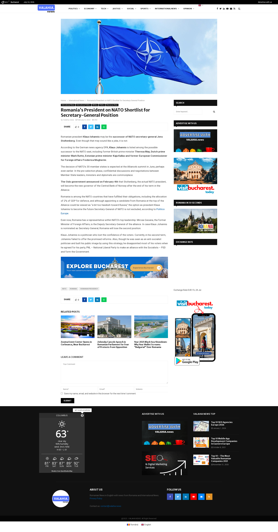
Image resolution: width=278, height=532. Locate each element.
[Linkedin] (224, 8)
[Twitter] (221, 8)
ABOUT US (96, 489)
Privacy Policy (96, 498)
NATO (64, 289)
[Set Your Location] (82, 415)
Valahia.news (68, 120)
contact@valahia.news (110, 506)
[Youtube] (228, 8)
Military (95, 105)
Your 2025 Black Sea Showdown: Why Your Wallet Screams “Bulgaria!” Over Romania (150, 344)
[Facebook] (218, 8)
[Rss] (235, 8)
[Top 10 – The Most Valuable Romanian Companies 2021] (201, 460)
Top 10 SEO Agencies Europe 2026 (222, 423)
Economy (89, 8)
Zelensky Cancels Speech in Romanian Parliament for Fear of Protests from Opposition (113, 344)
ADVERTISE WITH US (186, 123)
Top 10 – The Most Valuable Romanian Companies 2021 (221, 458)
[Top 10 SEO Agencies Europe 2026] (201, 426)
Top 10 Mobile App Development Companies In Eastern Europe (224, 441)
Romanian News (112, 105)
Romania (73, 289)
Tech (103, 8)
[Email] (232, 8)
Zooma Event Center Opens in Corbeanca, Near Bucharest (76, 343)
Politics (73, 8)
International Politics (83, 105)
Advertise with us (265, 2)
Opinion (187, 8)
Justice (116, 8)
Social (130, 8)
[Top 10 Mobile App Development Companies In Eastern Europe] (201, 442)
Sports (144, 8)
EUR (190, 290)
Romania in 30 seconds (189, 202)
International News (166, 8)
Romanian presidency (89, 289)
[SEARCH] (214, 112)
